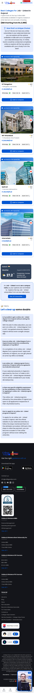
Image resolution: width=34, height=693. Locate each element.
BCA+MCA (4, 560)
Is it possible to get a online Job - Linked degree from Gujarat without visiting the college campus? (16, 319)
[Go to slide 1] (14, 132)
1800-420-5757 (7, 489)
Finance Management (7, 523)
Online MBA (4, 542)
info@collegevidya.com (8, 479)
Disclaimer (6, 674)
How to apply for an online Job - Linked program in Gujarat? (15, 412)
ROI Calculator (5, 604)
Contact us (4, 612)
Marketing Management (8, 525)
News (3, 602)
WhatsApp (5, 93)
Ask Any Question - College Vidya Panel (13, 617)
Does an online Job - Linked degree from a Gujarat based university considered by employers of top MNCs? (16, 343)
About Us (4, 597)
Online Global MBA (6, 545)
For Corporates (5, 609)
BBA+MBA (4, 562)
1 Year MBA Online (6, 547)
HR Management (6, 528)
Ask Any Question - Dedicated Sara (11, 620)
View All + (4, 531)
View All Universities (16, 296)
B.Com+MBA (5, 565)
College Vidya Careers (8, 615)
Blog (2, 599)
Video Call (15, 93)
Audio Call (25, 93)
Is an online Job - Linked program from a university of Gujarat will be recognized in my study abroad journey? (16, 365)
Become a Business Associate (10, 607)
